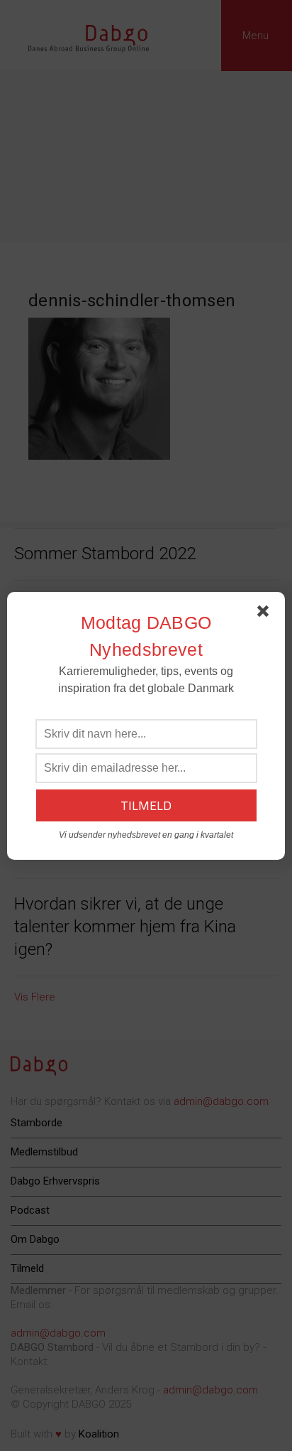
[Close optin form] (265, 613)
